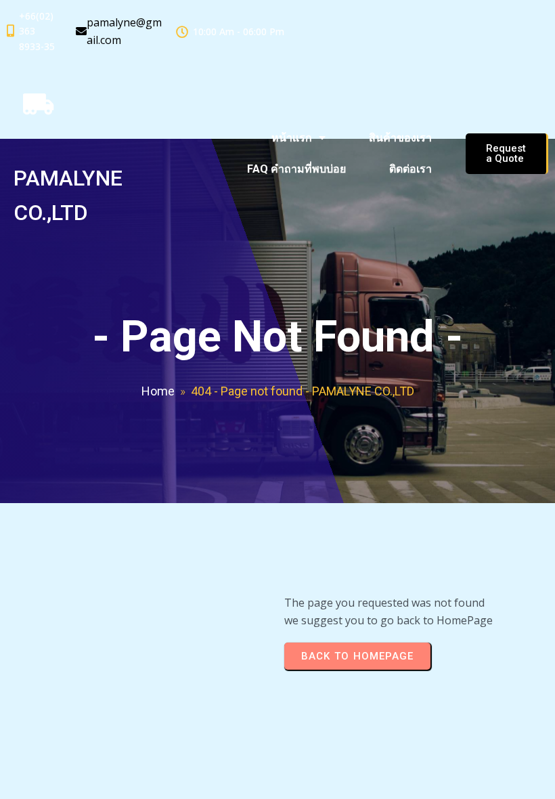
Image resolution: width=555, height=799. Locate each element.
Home (158, 391)
